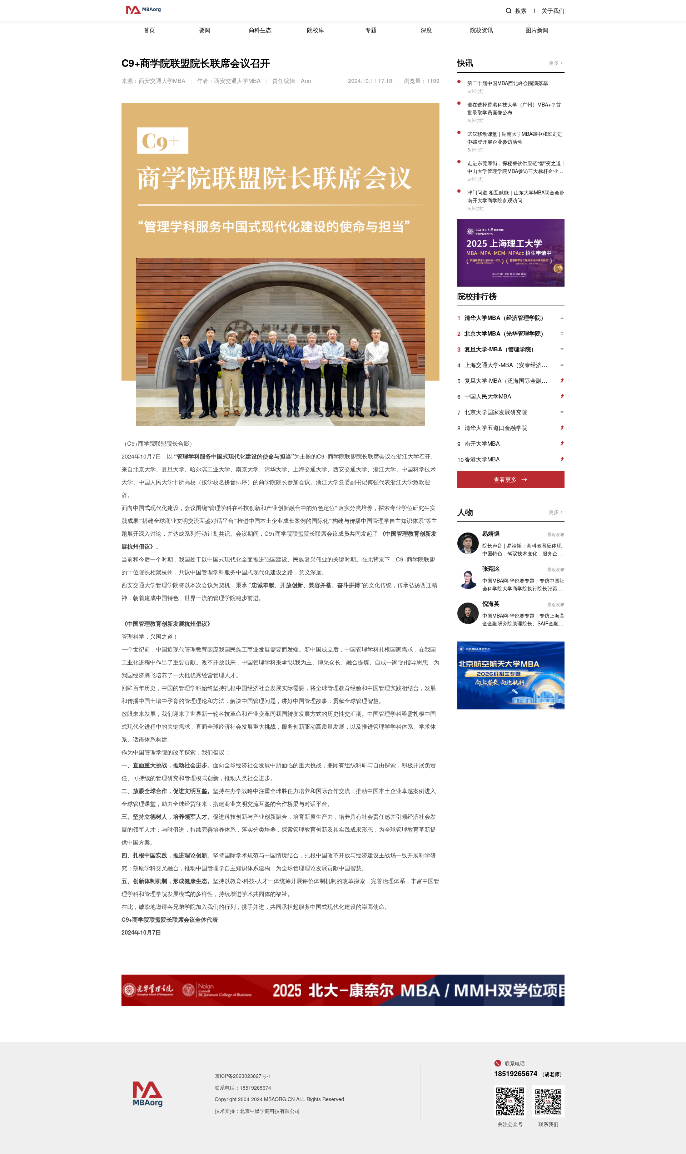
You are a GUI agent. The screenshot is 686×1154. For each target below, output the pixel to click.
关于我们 (553, 10)
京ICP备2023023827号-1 (243, 1076)
